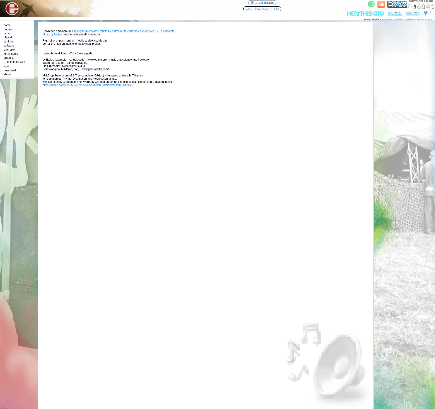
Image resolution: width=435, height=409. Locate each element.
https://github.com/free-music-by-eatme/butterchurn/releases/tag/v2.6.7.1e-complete (123, 31)
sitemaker (10, 49)
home (7, 25)
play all (8, 37)
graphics (410, 19)
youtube (9, 41)
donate (8, 29)
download (10, 70)
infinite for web (424, 19)
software (9, 45)
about (7, 74)
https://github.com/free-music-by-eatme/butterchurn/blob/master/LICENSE (88, 85)
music (7, 33)
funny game (11, 53)
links (6, 66)
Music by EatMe (52, 34)
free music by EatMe (392, 19)
